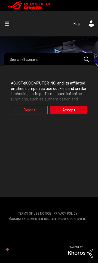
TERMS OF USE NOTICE (34, 213)
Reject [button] (29, 110)
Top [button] (7, 249)
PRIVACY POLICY (66, 213)
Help (77, 23)
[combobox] (49, 59)
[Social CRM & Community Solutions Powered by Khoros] (80, 251)
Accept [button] (68, 110)
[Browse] (9, 23)
